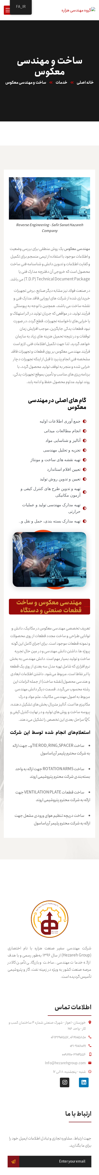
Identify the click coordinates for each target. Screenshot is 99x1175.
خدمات (61, 83)
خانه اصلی (85, 83)
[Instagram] (65, 1082)
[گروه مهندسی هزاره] (78, 10)
